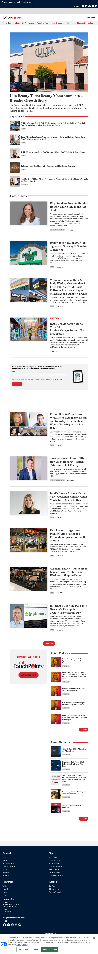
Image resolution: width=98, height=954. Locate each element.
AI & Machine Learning (56, 866)
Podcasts (66, 666)
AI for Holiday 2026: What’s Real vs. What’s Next (74, 750)
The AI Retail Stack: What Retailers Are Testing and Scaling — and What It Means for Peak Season (74, 778)
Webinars (5, 886)
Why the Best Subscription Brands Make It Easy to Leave (74, 689)
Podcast (5, 869)
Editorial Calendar (54, 889)
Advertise (27, 2)
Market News (53, 857)
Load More (49, 643)
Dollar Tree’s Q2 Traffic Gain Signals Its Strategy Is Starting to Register (68, 246)
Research (5, 889)
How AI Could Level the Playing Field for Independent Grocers (73, 703)
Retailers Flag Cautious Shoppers (50, 23)
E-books (5, 895)
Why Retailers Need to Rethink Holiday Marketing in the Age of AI (69, 206)
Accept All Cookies (50, 949)
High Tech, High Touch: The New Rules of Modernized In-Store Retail (74, 764)
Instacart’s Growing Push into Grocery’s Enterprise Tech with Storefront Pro (68, 609)
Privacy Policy (21, 945)
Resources (66, 754)
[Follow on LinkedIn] (86, 6)
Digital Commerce (54, 872)
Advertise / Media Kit (55, 892)
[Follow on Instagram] (93, 6)
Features (25, 184)
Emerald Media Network (11, 2)
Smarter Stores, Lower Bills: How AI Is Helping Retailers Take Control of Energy (67, 461)
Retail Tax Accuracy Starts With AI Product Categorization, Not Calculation (67, 328)
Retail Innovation (54, 869)
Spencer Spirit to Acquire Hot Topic (81, 23)
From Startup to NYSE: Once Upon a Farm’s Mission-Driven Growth (73, 660)
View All (83, 730)
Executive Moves (54, 863)
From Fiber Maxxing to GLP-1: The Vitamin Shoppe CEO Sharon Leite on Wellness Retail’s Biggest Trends (74, 675)
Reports (5, 892)
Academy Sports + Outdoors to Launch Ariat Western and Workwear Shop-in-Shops (68, 571)
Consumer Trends (54, 860)
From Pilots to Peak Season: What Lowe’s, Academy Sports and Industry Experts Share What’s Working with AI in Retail (53, 138)
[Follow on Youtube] (96, 6)
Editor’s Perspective (8, 863)
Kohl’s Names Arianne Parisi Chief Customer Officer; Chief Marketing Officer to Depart (53, 152)
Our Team (52, 886)
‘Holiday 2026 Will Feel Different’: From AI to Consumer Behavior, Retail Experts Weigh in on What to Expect (54, 180)
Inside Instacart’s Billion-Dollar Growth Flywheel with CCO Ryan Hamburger (74, 717)
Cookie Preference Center (28, 949)
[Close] (94, 938)
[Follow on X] (89, 6)
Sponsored (6, 875)
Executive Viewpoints (57, 230)
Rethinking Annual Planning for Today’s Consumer (74, 792)
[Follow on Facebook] (83, 6)
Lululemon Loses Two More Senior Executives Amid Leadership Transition (48, 166)
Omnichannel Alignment (56, 875)
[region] (49, 944)
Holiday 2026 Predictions (24, 23)
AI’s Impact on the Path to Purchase (72, 806)
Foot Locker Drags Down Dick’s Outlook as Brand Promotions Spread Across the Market (68, 535)
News (23, 128)
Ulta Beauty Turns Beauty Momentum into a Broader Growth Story (46, 98)
